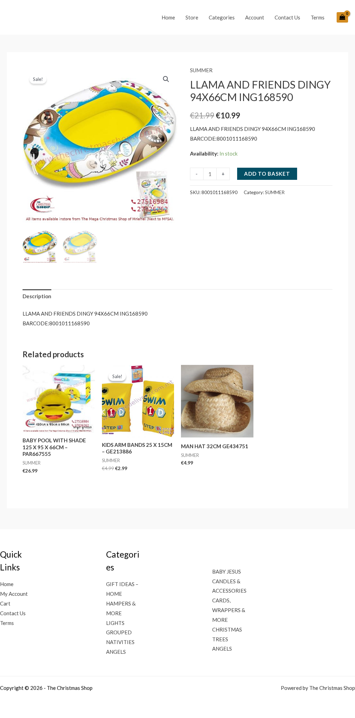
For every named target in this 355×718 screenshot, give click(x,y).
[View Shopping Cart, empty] (342, 17)
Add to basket (267, 173)
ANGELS (116, 652)
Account (254, 17)
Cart (5, 603)
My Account (14, 594)
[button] (166, 79)
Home (168, 17)
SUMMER (201, 70)
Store (191, 17)
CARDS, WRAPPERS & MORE (228, 610)
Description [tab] (37, 296)
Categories (222, 17)
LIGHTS (115, 623)
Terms (317, 17)
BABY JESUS (226, 571)
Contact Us (287, 17)
